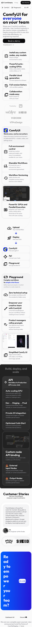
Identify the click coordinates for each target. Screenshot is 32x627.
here (22, 626)
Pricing (16, 2)
